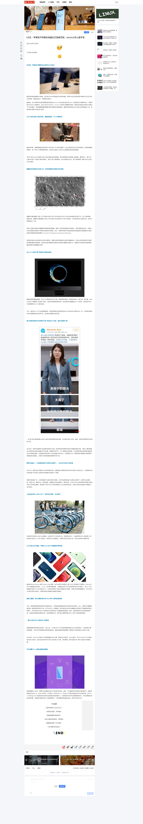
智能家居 (88, 757)
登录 (116, 2)
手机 (27, 752)
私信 (92, 32)
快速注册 (62, 786)
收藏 (21, 58)
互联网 (30, 757)
